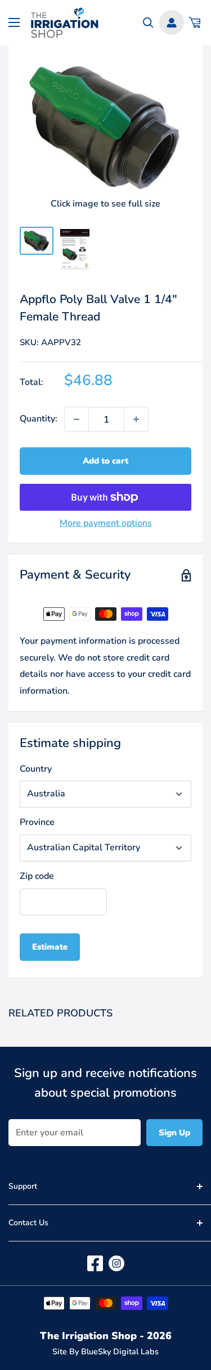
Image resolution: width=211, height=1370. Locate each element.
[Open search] (148, 22)
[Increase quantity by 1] (136, 419)
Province (37, 822)
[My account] (171, 22)
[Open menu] (14, 22)
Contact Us (28, 1222)
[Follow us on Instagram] (116, 1263)
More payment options (106, 523)
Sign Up (174, 1132)
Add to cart (105, 460)
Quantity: (38, 419)
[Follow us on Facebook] (95, 1263)
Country (36, 769)
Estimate (50, 946)
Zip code (37, 876)
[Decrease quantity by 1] (76, 419)
